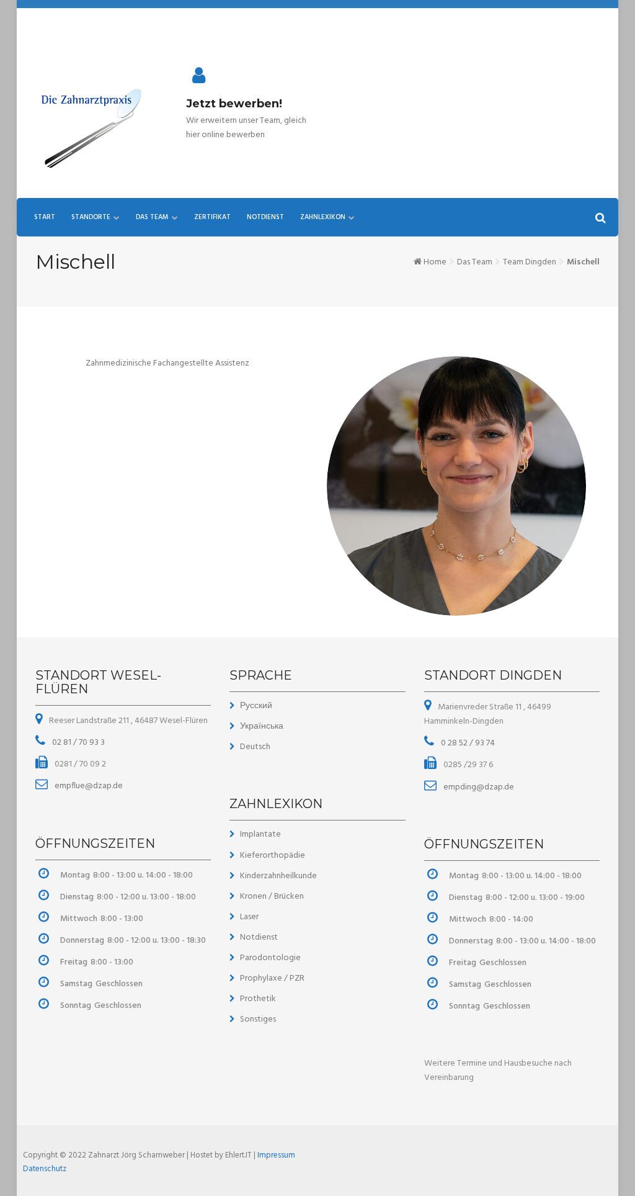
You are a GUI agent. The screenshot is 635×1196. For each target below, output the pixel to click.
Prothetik (258, 999)
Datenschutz (44, 1169)
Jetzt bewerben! (234, 103)
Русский (256, 706)
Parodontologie (270, 958)
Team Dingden (529, 262)
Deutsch (255, 747)
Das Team (152, 217)
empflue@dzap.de (88, 786)
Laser (249, 917)
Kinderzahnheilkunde (278, 876)
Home (435, 262)
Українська (261, 726)
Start (44, 217)
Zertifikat (212, 217)
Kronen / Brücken (272, 896)
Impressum (276, 1155)
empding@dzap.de (478, 787)
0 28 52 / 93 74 (467, 743)
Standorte (90, 217)
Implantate (260, 834)
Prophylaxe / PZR (272, 978)
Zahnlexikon (322, 217)
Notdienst (265, 217)
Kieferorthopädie (272, 855)
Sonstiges (258, 1019)
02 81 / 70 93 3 (77, 742)
